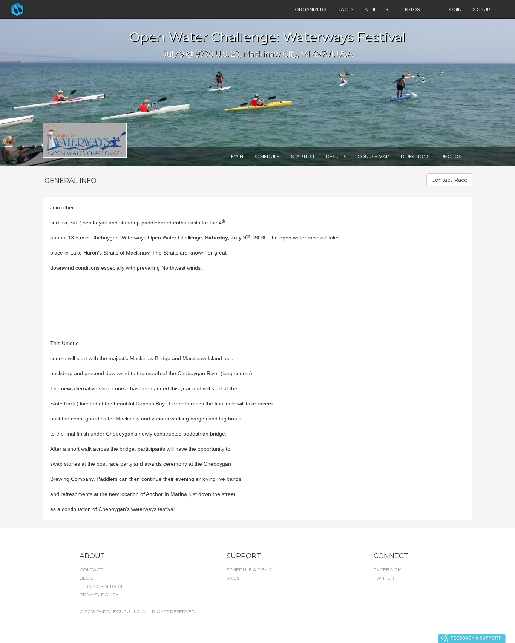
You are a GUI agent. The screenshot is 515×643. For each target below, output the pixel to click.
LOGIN (453, 9)
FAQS (233, 578)
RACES (345, 9)
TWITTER (384, 578)
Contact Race (449, 179)
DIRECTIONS (415, 156)
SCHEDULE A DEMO (250, 569)
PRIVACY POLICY (99, 594)
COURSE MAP (373, 156)
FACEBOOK (387, 569)
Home (32, 9)
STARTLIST (303, 156)
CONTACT (91, 569)
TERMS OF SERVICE (102, 586)
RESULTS (336, 156)
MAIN (237, 156)
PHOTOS (409, 9)
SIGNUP (481, 9)
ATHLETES (376, 9)
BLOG (86, 578)
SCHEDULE (267, 156)
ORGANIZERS (310, 9)
